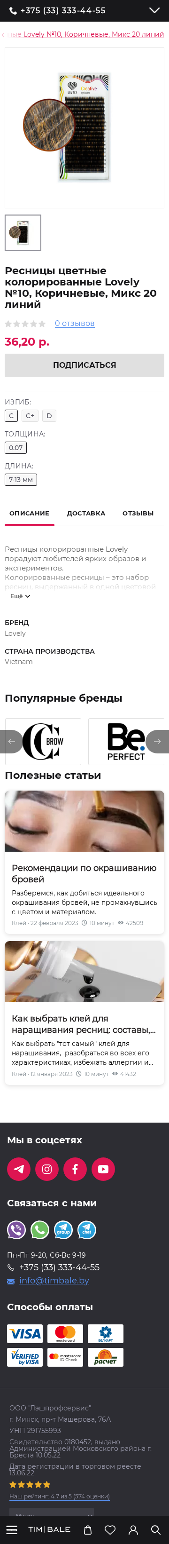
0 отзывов (75, 324)
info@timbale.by (54, 1280)
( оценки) (59, 1496)
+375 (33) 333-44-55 (63, 11)
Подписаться (84, 365)
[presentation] (11, 741)
